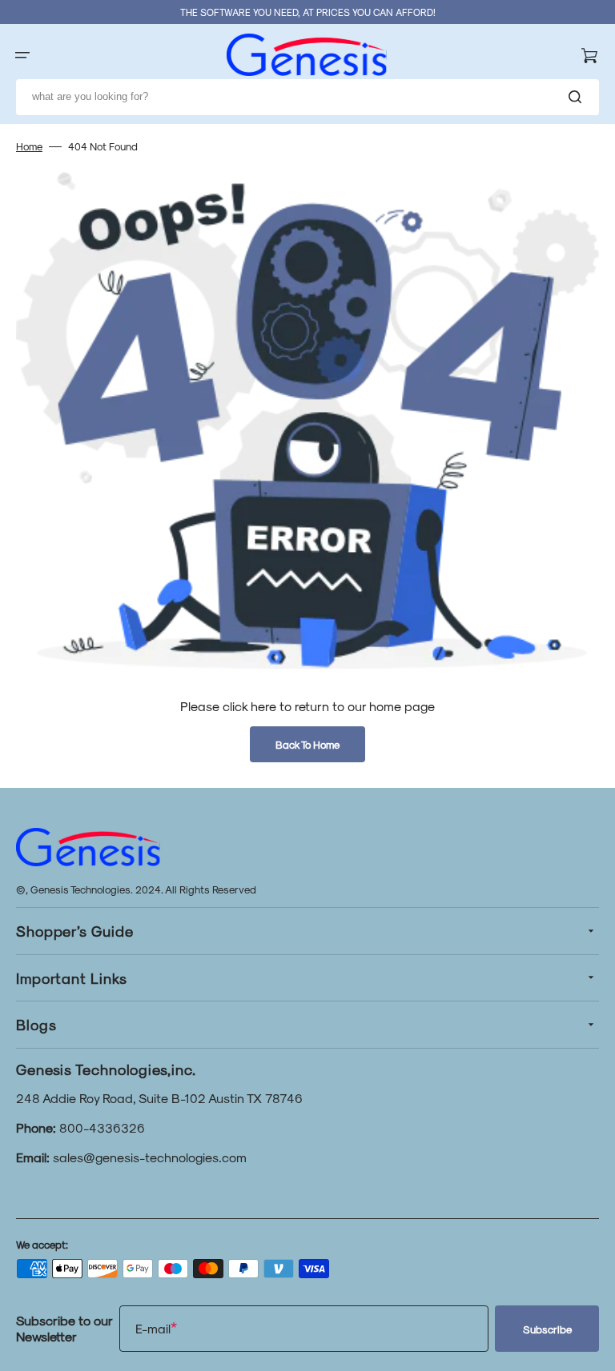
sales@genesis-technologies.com (150, 1157)
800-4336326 (102, 1127)
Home (29, 146)
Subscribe (547, 1329)
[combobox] (307, 97)
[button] (22, 55)
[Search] (578, 96)
